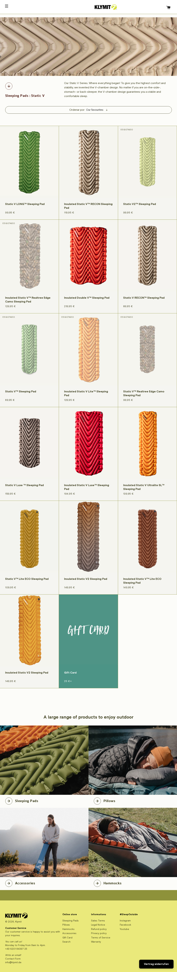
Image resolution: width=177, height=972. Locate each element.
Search (66, 941)
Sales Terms (98, 920)
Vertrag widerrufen (156, 964)
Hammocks (113, 882)
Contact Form (13, 958)
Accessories (25, 882)
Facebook (125, 924)
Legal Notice (98, 924)
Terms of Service (100, 937)
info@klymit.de (13, 962)
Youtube (124, 929)
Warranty (96, 941)
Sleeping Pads (26, 800)
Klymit (18, 921)
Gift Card (67, 937)
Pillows (109, 800)
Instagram (125, 920)
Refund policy (99, 929)
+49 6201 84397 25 (16, 948)
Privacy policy (99, 933)
